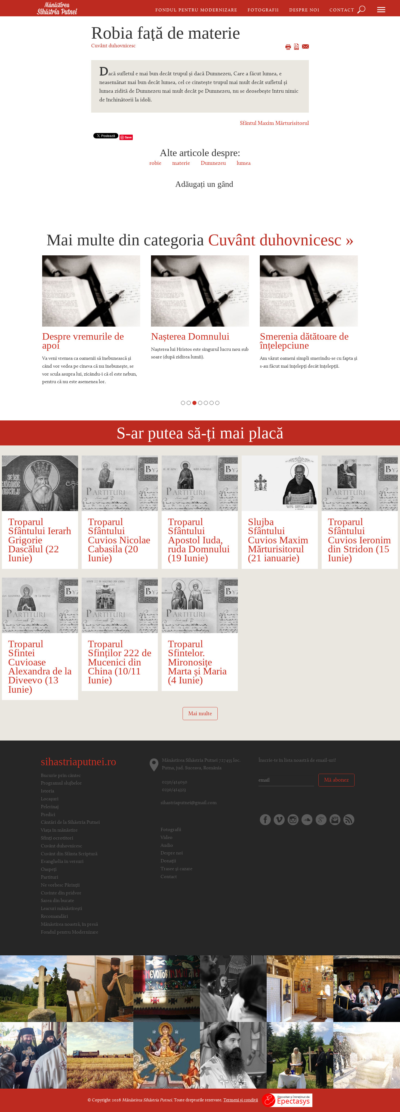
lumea (244, 163)
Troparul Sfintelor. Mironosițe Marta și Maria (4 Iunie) (197, 662)
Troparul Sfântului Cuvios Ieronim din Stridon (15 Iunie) (359, 539)
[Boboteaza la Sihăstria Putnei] (366, 1055)
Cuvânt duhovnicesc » (281, 240)
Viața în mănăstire (59, 830)
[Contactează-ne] (335, 819)
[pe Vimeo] (279, 819)
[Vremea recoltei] (100, 1055)
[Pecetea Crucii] (33, 988)
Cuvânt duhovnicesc (113, 46)
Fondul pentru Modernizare (196, 10)
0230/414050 (174, 782)
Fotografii (263, 10)
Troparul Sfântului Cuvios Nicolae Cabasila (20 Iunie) (119, 539)
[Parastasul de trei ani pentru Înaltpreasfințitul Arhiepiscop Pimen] (366, 988)
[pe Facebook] (265, 819)
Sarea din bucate (57, 901)
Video (167, 837)
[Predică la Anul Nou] (233, 1055)
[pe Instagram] (293, 819)
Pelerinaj (50, 807)
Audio (167, 845)
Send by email (305, 46)
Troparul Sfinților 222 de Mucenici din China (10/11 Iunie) (119, 662)
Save (128, 137)
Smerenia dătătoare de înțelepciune (304, 341)
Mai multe (200, 714)
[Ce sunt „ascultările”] (100, 988)
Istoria (47, 791)
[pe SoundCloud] (306, 819)
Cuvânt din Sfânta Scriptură (69, 854)
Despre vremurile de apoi (83, 341)
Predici (48, 815)
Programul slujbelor (61, 783)
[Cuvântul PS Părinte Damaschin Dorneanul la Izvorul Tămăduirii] (166, 1055)
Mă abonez (336, 780)
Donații (168, 861)
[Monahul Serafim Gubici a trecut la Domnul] (166, 988)
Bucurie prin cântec (61, 775)
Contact (342, 10)
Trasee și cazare (176, 869)
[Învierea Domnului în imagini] (233, 988)
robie (155, 163)
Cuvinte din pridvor (61, 893)
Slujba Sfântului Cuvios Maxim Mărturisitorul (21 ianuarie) (278, 539)
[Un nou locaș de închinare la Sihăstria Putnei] (300, 1055)
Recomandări (54, 916)
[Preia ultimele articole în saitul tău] (348, 819)
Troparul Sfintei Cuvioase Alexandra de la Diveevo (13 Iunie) (40, 666)
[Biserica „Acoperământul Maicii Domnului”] (300, 988)
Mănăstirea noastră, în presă (69, 924)
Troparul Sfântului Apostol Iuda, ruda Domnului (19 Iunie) (199, 539)
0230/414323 (174, 790)
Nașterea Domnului (190, 336)
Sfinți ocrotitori (57, 838)
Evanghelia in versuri (62, 861)
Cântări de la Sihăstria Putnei (70, 822)
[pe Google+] (321, 819)
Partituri (49, 877)
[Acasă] (57, 9)
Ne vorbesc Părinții (60, 885)
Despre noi (304, 10)
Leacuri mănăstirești (61, 908)
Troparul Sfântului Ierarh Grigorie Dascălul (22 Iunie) (39, 539)
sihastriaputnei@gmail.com (189, 803)
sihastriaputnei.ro (78, 761)
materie (181, 163)
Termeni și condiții (240, 1100)
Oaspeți (49, 869)
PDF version (296, 47)
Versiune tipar (288, 47)
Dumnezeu (213, 163)
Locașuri (50, 799)
